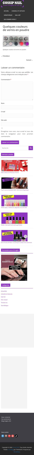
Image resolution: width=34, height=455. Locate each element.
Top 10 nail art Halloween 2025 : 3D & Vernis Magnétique (15, 190)
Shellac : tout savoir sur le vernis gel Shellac (11, 225)
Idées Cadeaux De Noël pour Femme (10, 172)
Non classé (4, 300)
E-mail (3, 112)
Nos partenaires (6, 419)
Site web (4, 120)
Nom (2, 103)
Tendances (4, 302)
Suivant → (29, 60)
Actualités (4, 291)
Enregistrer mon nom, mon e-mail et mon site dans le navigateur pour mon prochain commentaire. (17, 133)
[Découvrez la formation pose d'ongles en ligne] (14, 256)
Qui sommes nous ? (10, 19)
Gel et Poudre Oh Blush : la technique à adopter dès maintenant (16, 242)
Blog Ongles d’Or (6, 421)
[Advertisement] (17, 331)
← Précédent (5, 56)
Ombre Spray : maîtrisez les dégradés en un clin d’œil (14, 207)
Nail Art (17, 15)
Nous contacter (5, 417)
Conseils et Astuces (18, 11)
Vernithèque (8, 15)
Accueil (6, 11)
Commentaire (6, 80)
